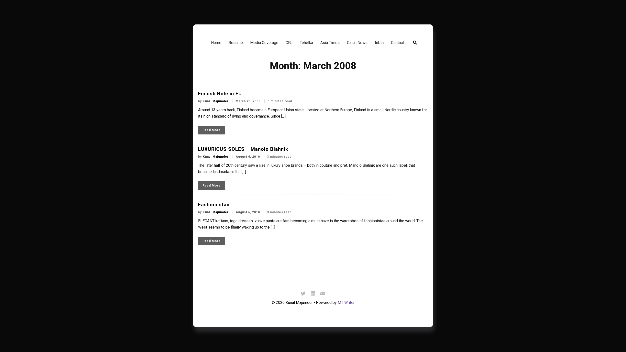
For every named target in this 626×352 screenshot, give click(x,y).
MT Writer (346, 302)
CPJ (289, 42)
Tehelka (306, 42)
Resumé (236, 42)
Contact (397, 42)
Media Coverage (264, 42)
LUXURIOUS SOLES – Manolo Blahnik (243, 149)
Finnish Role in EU (220, 94)
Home (216, 42)
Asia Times (330, 42)
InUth (379, 42)
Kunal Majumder (216, 101)
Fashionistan (214, 205)
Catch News (357, 42)
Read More (211, 130)
